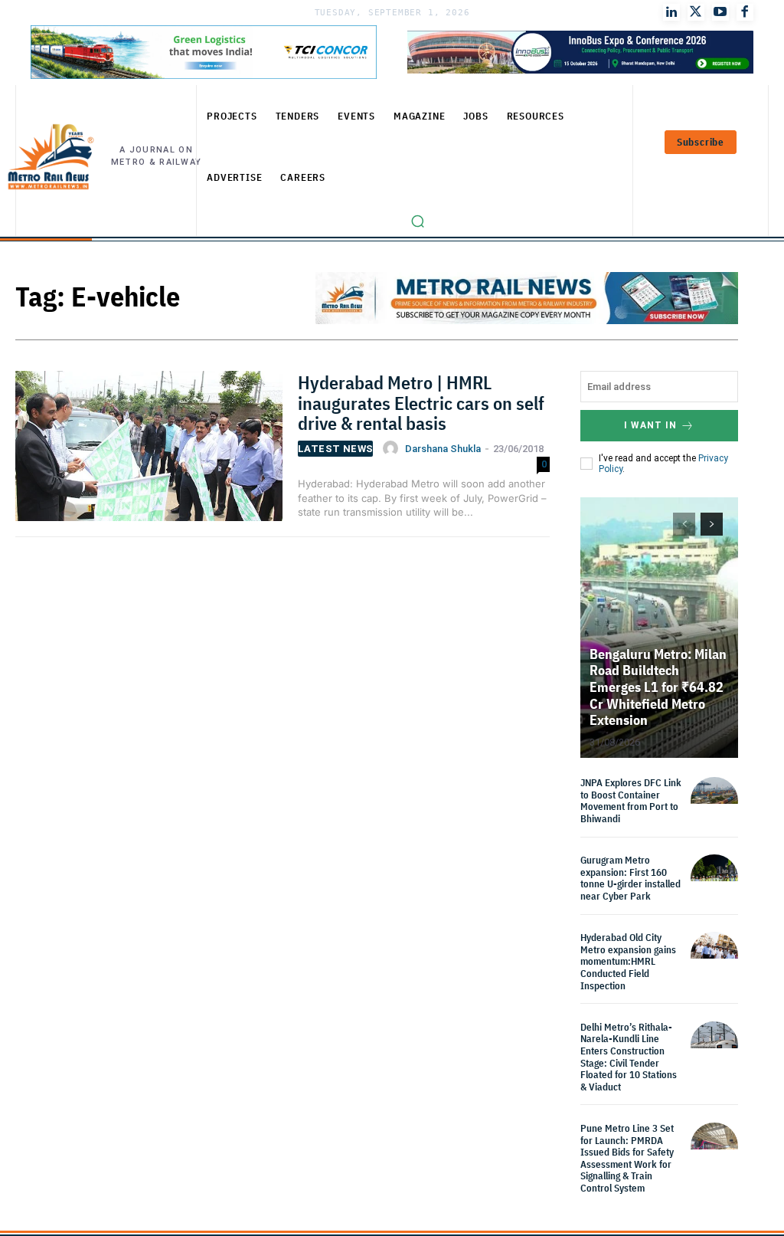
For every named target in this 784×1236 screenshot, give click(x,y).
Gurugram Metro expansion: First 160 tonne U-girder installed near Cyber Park (630, 878)
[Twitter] (696, 12)
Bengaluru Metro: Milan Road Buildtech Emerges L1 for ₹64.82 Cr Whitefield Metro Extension (658, 687)
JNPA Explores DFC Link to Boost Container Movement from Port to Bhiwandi (630, 800)
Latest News (335, 448)
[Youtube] (720, 12)
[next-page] (712, 524)
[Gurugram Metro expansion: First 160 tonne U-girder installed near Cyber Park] (714, 878)
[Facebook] (745, 12)
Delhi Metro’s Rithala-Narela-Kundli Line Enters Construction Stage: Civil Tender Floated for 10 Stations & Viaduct (628, 1057)
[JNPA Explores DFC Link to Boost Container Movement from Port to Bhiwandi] (714, 801)
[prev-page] (684, 524)
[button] (418, 221)
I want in (650, 425)
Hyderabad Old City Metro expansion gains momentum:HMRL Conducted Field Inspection (628, 961)
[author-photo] (393, 448)
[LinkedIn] (671, 12)
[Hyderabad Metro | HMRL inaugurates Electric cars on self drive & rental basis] (149, 451)
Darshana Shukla (443, 448)
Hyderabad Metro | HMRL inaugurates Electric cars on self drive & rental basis (421, 402)
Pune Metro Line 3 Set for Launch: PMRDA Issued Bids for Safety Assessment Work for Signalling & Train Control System (627, 1158)
